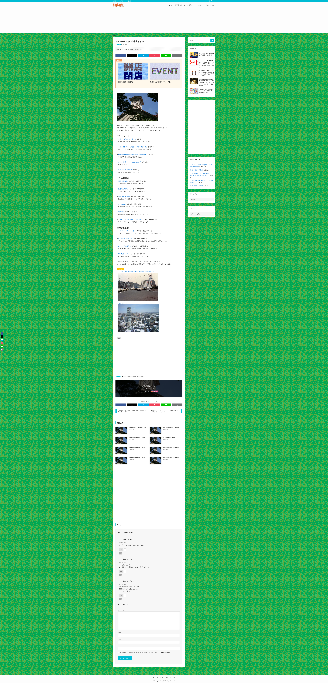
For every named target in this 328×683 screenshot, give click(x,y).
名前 (119, 633)
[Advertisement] (164, 21)
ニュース (129, 376)
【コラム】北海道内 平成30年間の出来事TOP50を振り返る (136, 271)
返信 (121, 553)
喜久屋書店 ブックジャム (126, 238)
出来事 (134, 376)
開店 (142, 376)
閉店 (138, 376)
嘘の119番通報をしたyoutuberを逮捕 (129, 162)
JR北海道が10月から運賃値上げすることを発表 (132, 147)
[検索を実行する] (212, 40)
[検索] (214, 1)
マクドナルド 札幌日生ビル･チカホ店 (129, 219)
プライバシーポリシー (158, 677)
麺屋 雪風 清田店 (123, 181)
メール (120, 639)
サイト (120, 646)
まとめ (118, 44)
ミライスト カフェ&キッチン (127, 231)
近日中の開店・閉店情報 (196, 170)
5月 (125, 376)
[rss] (212, 1)
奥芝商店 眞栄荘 (123, 189)
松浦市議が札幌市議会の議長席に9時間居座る (132, 154)
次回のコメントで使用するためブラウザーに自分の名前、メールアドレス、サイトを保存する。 (145, 652)
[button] (120, 55)
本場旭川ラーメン (123, 254)
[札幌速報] (118, 5)
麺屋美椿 (121, 212)
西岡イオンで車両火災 (125, 170)
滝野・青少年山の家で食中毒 (127, 139)
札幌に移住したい (123, 303)
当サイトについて (170, 677)
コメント (121, 610)
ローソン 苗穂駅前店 (124, 246)
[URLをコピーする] (177, 55)
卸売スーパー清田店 (124, 196)
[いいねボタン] (119, 338)
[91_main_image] (137, 120)
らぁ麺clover (122, 204)
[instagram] (210, 1)
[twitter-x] (207, 1)
